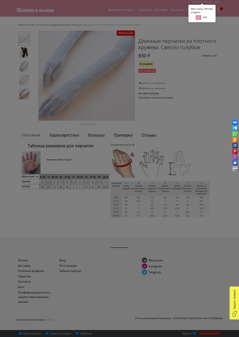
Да (198, 17)
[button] (234, 303)
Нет (205, 17)
